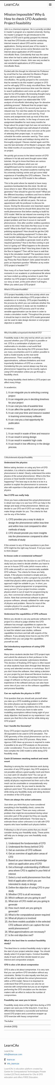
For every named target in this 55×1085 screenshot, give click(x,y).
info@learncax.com (13, 1054)
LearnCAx (11, 4)
